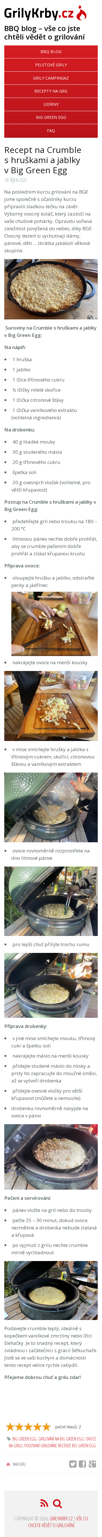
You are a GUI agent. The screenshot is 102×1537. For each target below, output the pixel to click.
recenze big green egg (77, 1445)
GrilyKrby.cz (61, 1518)
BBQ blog (51, 51)
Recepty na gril (51, 91)
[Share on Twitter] (73, 1465)
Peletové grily (51, 64)
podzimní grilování (40, 1445)
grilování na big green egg (61, 1439)
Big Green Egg (51, 117)
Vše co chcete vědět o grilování (58, 1522)
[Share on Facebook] (84, 1465)
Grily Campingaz (51, 78)
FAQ (51, 130)
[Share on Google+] (93, 1465)
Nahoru (19, 1464)
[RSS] (45, 1505)
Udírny (51, 104)
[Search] (58, 1505)
